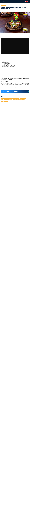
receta (2, 99)
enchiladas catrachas (11, 98)
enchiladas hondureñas (23, 98)
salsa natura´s (15, 99)
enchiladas (17, 98)
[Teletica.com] (6, 1)
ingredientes (10, 99)
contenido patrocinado (21, 99)
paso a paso (5, 99)
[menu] (29, 2)
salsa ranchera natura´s (4, 98)
